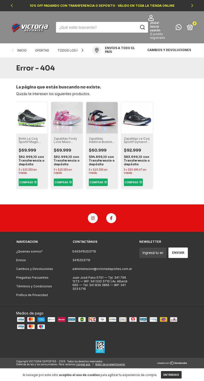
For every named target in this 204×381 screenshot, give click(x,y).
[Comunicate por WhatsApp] (178, 28)
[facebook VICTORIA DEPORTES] (111, 218)
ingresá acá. (83, 364)
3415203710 (81, 260)
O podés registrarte (157, 36)
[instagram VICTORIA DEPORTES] (93, 218)
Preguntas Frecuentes (32, 277)
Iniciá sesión (155, 28)
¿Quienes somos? (29, 251)
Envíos (21, 260)
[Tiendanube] (172, 363)
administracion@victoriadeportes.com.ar (102, 269)
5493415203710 (84, 251)
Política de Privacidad (32, 295)
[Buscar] (142, 27)
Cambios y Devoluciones (34, 269)
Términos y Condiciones (34, 286)
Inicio (22, 50)
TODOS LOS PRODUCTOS (77, 50)
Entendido (171, 374)
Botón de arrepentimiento (110, 364)
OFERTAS (42, 50)
